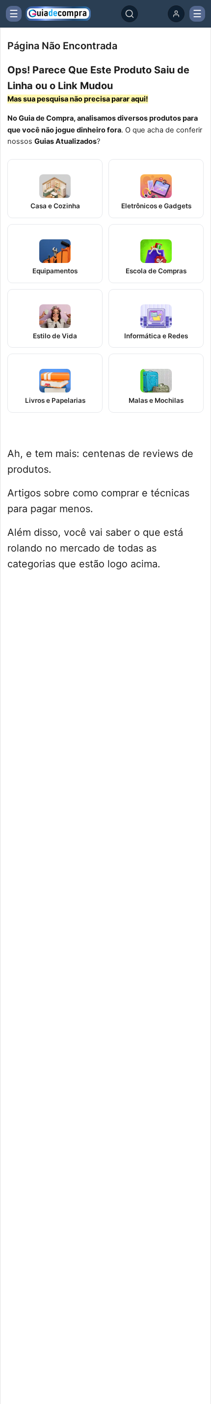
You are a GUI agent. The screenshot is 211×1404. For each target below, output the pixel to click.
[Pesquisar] (129, 13)
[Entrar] (176, 13)
